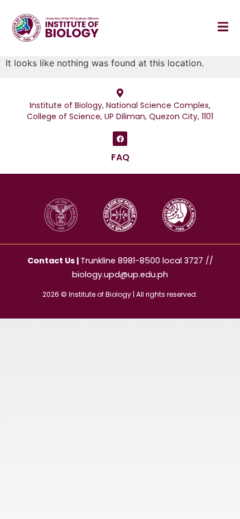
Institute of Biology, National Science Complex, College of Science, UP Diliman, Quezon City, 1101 (120, 111)
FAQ (120, 157)
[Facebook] (120, 138)
